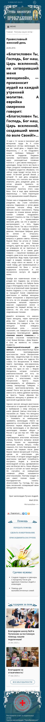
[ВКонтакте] (23, 513)
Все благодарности (22, 682)
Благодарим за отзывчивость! (15, 671)
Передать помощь (23, 527)
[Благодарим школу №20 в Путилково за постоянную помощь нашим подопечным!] (22, 618)
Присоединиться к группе (22, 537)
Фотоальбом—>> (31, 504)
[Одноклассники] (28, 513)
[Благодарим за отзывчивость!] (22, 657)
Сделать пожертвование (22, 532)
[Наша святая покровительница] (35, 15)
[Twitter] (26, 513)
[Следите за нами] (22, 6)
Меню (13, 26)
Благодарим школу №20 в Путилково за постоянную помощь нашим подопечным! (21, 635)
